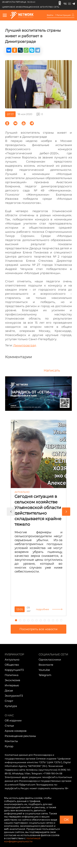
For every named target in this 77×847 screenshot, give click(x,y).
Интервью (12, 685)
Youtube (44, 669)
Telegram (45, 675)
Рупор (9, 746)
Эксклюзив (12, 680)
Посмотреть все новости (38, 629)
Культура (11, 706)
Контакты (11, 741)
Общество (12, 664)
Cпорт (9, 700)
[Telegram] (73, 3)
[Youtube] (69, 3)
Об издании (13, 720)
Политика (11, 675)
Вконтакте (46, 664)
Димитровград (24, 345)
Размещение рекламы (20, 736)
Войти (50, 15)
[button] (11, 511)
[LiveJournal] (20, 50)
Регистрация (63, 15)
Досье (9, 690)
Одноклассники (50, 659)
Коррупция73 (14, 669)
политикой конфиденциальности (22, 840)
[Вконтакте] (65, 3)
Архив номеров (15, 730)
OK (66, 820)
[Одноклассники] (60, 3)
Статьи (9, 725)
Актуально (12, 659)
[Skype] (31, 50)
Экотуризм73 (14, 695)
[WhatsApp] (26, 50)
